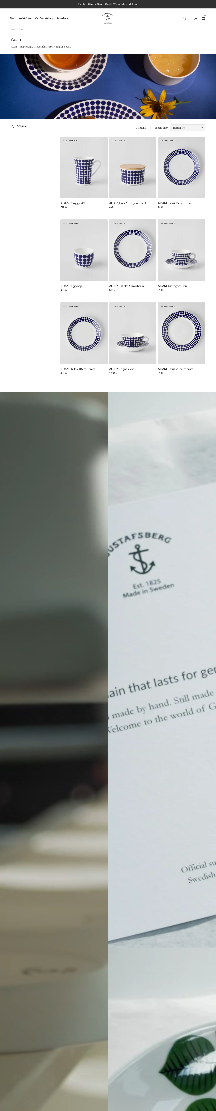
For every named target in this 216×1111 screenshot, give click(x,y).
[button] (184, 18)
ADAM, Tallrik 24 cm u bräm (126, 286)
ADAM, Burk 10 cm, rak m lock (128, 203)
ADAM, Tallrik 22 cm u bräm (175, 203)
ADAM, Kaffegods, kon (172, 286)
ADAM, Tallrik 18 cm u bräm (77, 369)
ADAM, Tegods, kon (121, 369)
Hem (13, 29)
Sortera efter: (161, 127)
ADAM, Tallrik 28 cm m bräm (175, 369)
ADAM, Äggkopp (71, 286)
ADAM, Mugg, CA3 (72, 203)
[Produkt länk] (84, 175)
